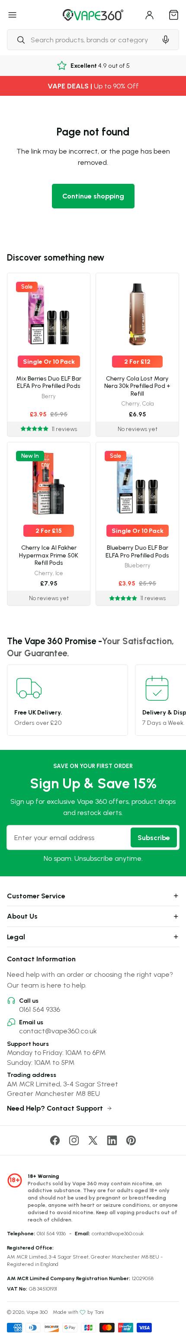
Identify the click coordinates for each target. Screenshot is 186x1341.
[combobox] (81, 40)
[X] (93, 1140)
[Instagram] (73, 1140)
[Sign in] (149, 14)
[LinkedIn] (112, 1140)
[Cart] (173, 14)
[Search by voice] (165, 39)
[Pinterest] (131, 1140)
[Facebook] (54, 1140)
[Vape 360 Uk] (93, 15)
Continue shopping (93, 196)
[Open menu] (12, 14)
